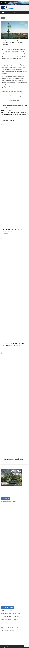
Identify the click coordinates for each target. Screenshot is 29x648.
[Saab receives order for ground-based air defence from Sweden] (14, 353)
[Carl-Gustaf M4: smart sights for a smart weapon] (14, 124)
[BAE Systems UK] (14, 3)
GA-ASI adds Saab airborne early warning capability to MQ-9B (13, 344)
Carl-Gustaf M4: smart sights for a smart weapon (14, 230)
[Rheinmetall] (11, 469)
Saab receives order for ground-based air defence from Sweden (13, 459)
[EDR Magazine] (3, 13)
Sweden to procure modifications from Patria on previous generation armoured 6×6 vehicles (15, 106)
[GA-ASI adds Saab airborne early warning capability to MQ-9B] (14, 239)
